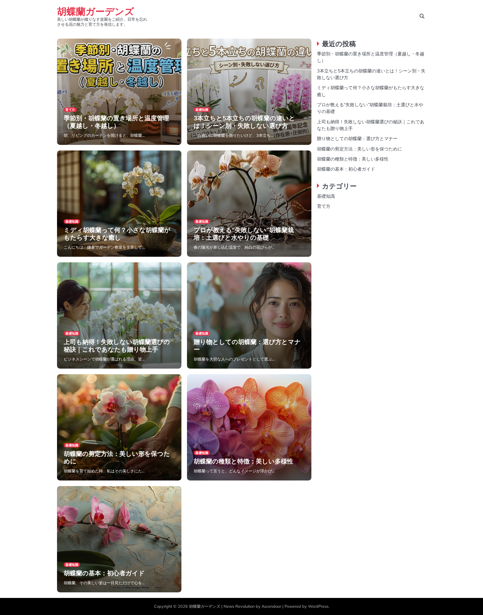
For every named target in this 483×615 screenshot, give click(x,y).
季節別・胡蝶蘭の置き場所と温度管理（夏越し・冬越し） (116, 121)
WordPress (318, 606)
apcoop (70, 144)
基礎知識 (201, 110)
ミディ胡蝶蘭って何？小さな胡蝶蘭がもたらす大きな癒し (117, 233)
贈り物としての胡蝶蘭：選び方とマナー (247, 345)
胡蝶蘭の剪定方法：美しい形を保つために (117, 457)
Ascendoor (271, 606)
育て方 (70, 110)
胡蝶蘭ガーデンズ (95, 11)
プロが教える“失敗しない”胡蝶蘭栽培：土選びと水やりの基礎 (244, 233)
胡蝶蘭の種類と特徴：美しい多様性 (243, 461)
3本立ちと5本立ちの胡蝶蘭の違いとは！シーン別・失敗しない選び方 (244, 121)
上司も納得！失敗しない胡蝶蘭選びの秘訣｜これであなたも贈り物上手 (117, 345)
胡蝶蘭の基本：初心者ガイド (104, 573)
